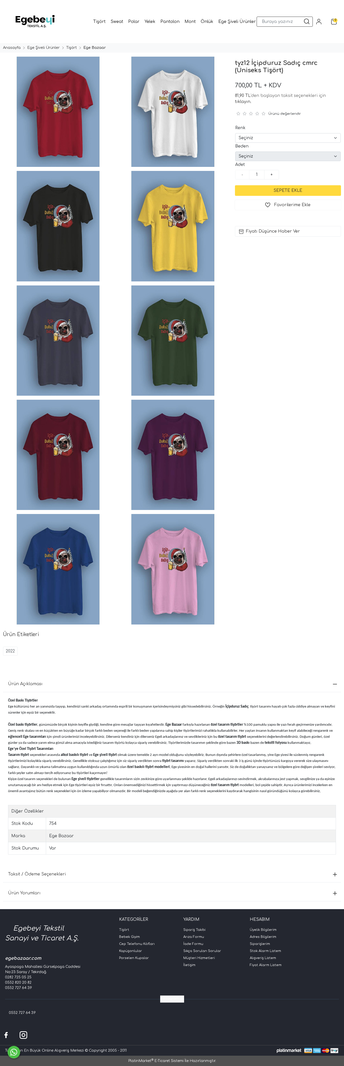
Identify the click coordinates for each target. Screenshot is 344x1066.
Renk (240, 128)
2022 (10, 651)
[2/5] (241, 114)
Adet (240, 164)
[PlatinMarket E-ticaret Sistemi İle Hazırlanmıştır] (289, 1050)
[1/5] (238, 114)
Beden (242, 146)
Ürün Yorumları (24, 893)
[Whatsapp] (14, 1052)
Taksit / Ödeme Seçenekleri (37, 874)
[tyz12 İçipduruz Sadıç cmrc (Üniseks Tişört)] (57, 112)
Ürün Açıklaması (25, 684)
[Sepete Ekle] (288, 190)
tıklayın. (243, 101)
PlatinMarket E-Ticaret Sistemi (156, 1061)
